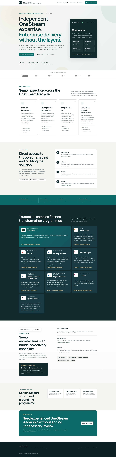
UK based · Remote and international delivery (82, 54)
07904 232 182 (89, 448)
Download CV (40, 54)
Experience (72, 2)
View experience (51, 54)
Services (59, 2)
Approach (65, 2)
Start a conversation (91, 2)
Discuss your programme (26, 54)
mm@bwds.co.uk (80, 448)
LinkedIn (95, 448)
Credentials (80, 2)
